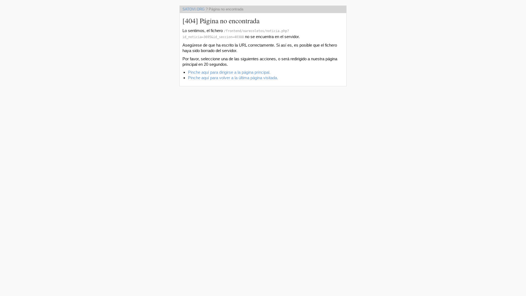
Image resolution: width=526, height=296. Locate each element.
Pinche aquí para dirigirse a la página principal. (229, 72)
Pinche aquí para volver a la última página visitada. (233, 77)
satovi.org (193, 9)
